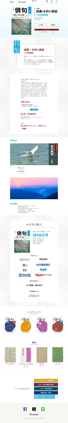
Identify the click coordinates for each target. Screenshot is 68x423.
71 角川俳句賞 (46, 388)
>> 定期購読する (53, 25)
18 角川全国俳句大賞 (46, 384)
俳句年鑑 (46, 380)
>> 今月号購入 (40, 25)
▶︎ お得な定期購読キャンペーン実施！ (47, 31)
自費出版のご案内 (46, 392)
